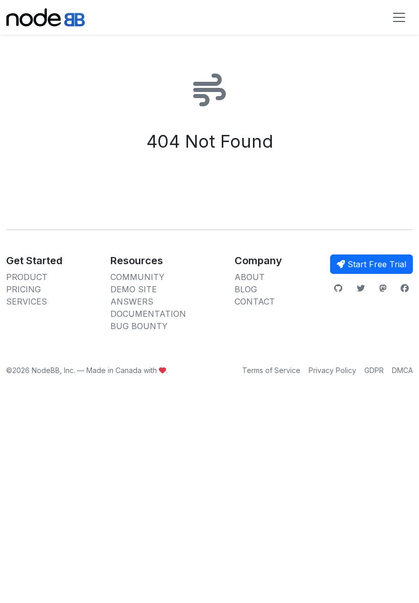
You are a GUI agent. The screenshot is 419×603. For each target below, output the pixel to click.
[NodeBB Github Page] (338, 288)
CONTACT (255, 301)
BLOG (246, 289)
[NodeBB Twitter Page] (361, 288)
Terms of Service (271, 370)
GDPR (374, 370)
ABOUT (250, 277)
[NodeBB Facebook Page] (405, 288)
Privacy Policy (332, 370)
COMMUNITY (137, 277)
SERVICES (26, 301)
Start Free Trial (375, 264)
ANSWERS (131, 301)
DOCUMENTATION (148, 314)
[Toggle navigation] (399, 17)
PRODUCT (27, 277)
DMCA (402, 370)
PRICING (23, 289)
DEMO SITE (133, 289)
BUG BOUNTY (139, 326)
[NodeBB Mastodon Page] (382, 288)
